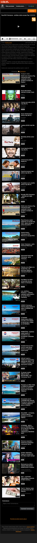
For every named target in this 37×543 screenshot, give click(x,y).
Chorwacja (23, 71)
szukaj (32, 11)
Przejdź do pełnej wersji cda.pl (18, 519)
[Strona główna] (5, 2)
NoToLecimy (8, 42)
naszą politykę (30, 526)
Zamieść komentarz (27, 509)
